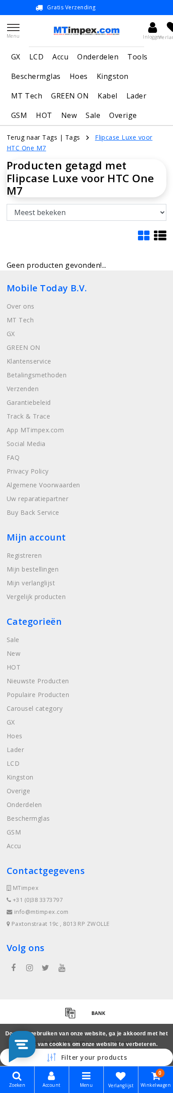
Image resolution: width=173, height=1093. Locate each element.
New (69, 115)
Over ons (21, 306)
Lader (136, 96)
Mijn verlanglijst (31, 583)
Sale (93, 115)
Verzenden (23, 388)
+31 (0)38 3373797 (37, 900)
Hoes (79, 76)
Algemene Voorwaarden (43, 485)
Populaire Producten (38, 694)
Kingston (113, 76)
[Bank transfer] (100, 1017)
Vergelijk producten (36, 596)
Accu (60, 57)
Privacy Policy (28, 471)
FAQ (13, 457)
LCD (36, 57)
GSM (19, 115)
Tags (72, 137)
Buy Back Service (33, 512)
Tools (137, 57)
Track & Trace (28, 416)
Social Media (26, 443)
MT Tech (26, 96)
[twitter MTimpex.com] (45, 968)
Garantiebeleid (29, 402)
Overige (123, 115)
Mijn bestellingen (33, 569)
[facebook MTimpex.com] (13, 968)
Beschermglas (36, 76)
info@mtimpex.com (41, 912)
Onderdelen (97, 57)
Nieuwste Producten (38, 681)
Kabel (107, 96)
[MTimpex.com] (86, 31)
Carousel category (35, 708)
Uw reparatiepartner (37, 498)
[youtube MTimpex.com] (61, 968)
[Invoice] (73, 1017)
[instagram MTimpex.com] (29, 968)
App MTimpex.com (35, 430)
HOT (44, 115)
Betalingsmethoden (37, 375)
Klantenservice (29, 361)
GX (15, 57)
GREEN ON (70, 96)
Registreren (24, 555)
